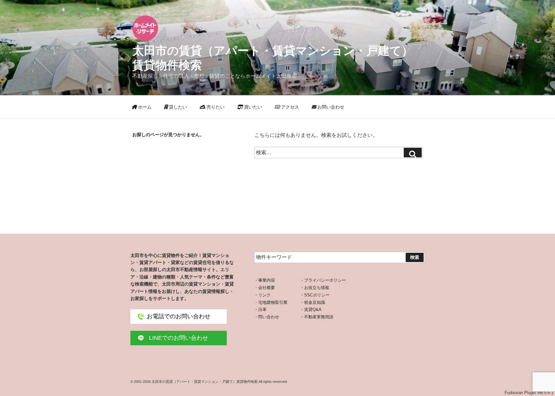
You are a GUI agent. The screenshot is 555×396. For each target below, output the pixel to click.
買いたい (252, 107)
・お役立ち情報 (314, 287)
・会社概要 (264, 287)
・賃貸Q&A (311, 309)
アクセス (289, 107)
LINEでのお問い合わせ (178, 338)
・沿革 (260, 309)
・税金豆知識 (312, 302)
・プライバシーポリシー (323, 280)
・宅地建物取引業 (270, 302)
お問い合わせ (330, 107)
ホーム (144, 107)
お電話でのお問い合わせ (178, 316)
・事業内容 (264, 280)
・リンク (262, 295)
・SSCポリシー (315, 295)
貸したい (177, 107)
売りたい (215, 107)
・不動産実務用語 (316, 316)
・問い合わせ (266, 316)
